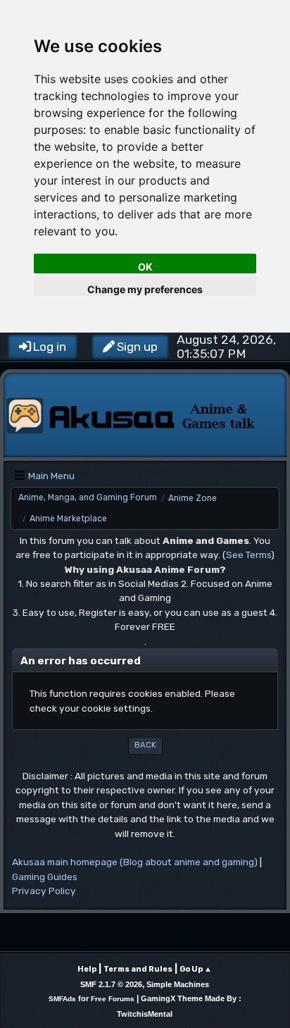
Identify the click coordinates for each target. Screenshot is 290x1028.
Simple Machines (177, 984)
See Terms (248, 554)
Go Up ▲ (195, 969)
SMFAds (62, 999)
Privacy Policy (44, 890)
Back (145, 745)
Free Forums (112, 999)
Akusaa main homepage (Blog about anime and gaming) (135, 861)
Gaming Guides (44, 876)
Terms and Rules (137, 969)
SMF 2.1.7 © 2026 (111, 984)
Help (86, 969)
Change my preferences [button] (145, 289)
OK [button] (145, 267)
